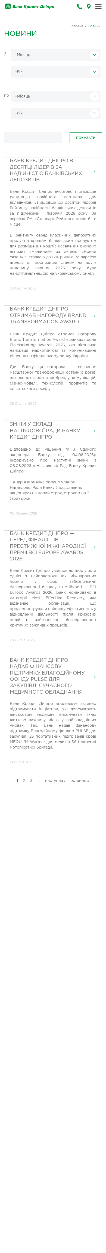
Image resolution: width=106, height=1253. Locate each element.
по (6, 95)
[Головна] (29, 6)
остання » (79, 780)
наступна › (55, 780)
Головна (76, 26)
